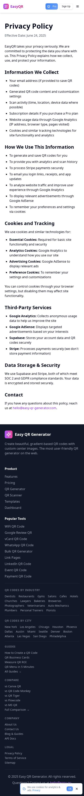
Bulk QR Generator (19, 551)
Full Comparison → (17, 709)
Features (11, 476)
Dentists (10, 596)
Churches (11, 601)
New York (11, 627)
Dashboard (13, 508)
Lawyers (25, 601)
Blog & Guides (14, 734)
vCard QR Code (16, 539)
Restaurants (26, 596)
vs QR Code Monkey (17, 691)
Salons (52, 596)
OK (69, 788)
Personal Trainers (31, 610)
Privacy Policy (13, 753)
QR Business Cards (17, 657)
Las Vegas (23, 636)
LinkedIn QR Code (18, 564)
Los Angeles (28, 627)
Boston (67, 631)
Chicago (44, 627)
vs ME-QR (11, 705)
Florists (51, 610)
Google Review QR (18, 532)
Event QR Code (16, 570)
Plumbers (11, 610)
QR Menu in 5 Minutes (19, 667)
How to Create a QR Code (21, 653)
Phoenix (71, 627)
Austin (20, 631)
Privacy (36, 790)
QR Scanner (13, 495)
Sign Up (66, 6)
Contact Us (12, 729)
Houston (57, 627)
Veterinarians (36, 605)
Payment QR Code (18, 576)
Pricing (10, 483)
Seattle (43, 631)
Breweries (54, 601)
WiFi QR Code (14, 526)
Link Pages (13, 557)
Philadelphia (58, 636)
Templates (12, 501)
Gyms (41, 596)
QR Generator (15, 489)
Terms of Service (15, 758)
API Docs (10, 738)
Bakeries (39, 601)
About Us (11, 724)
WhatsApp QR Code (19, 545)
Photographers (14, 605)
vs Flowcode (12, 700)
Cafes (63, 596)
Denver (55, 631)
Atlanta (9, 636)
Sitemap (10, 762)
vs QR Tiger (12, 695)
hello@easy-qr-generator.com (34, 408)
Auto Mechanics (58, 605)
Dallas (9, 631)
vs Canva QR (13, 686)
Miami (31, 631)
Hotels (74, 596)
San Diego (39, 636)
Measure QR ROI (16, 662)
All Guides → (13, 671)
